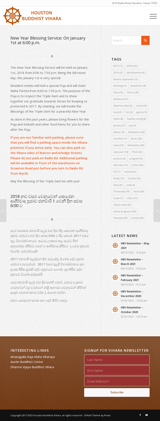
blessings (119, 85)
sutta (130, 184)
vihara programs (124, 211)
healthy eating (136, 118)
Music (136, 138)
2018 (132, 65)
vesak (118, 198)
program (136, 158)
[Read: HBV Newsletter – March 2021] (115, 261)
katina (118, 132)
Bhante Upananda (125, 79)
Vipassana (120, 217)
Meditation (136, 132)
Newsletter (136, 145)
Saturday (120, 164)
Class (118, 92)
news (118, 145)
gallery (141, 112)
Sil (116, 171)
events (141, 105)
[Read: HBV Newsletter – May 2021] (115, 245)
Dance (133, 92)
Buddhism (138, 85)
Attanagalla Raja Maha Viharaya (32, 357)
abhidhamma (136, 72)
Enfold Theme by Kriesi (97, 415)
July (132, 125)
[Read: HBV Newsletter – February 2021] (115, 277)
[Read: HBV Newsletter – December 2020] (115, 293)
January (119, 125)
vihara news (122, 204)
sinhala (130, 171)
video (132, 198)
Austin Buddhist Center (26, 362)
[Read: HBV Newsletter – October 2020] (115, 309)
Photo (137, 151)
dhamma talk (122, 105)
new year (120, 151)
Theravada (121, 191)
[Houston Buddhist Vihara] (32, 15)
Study (118, 178)
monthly (120, 138)
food (117, 112)
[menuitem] (151, 15)
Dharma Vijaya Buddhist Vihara (32, 367)
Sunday (134, 178)
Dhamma (120, 99)
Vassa (139, 191)
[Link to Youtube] (146, 415)
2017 (118, 65)
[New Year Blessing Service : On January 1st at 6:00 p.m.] (3, 210)
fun (129, 112)
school (137, 164)
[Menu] (151, 15)
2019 (118, 72)
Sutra (117, 184)
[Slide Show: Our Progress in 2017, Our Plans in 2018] (157, 210)
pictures (119, 158)
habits (118, 118)
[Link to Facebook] (140, 415)
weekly (137, 217)
